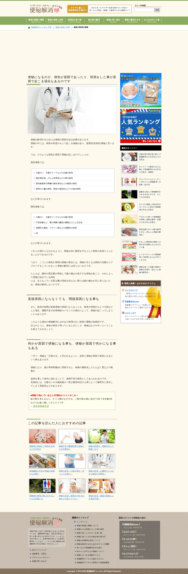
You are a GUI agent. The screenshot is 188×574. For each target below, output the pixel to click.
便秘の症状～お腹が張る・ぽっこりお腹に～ (71, 472)
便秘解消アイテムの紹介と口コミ (90, 559)
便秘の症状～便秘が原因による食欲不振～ (101, 497)
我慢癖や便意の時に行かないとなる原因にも (42, 497)
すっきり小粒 (129, 539)
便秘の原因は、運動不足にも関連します (101, 447)
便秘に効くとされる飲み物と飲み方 (91, 537)
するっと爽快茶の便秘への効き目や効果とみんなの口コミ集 (150, 244)
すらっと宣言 (129, 546)
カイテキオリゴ (131, 290)
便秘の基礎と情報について (88, 526)
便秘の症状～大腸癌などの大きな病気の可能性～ (101, 472)
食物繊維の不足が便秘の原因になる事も (42, 472)
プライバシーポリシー (41, 557)
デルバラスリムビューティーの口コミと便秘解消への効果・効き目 (150, 182)
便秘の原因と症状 (55, 20)
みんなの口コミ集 (152, 20)
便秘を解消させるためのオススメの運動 (93, 544)
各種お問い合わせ (39, 561)
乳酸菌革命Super (132, 301)
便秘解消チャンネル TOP (41, 27)
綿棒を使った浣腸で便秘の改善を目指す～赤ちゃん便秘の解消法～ (150, 269)
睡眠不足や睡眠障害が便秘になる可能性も (71, 447)
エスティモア (130, 313)
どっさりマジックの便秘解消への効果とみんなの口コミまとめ (150, 257)
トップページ (82, 522)
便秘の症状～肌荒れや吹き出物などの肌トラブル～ (71, 497)
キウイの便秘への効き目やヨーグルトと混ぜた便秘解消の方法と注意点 (150, 207)
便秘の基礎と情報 (36, 20)
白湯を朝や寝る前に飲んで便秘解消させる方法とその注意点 (150, 157)
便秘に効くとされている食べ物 (89, 533)
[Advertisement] (94, 51)
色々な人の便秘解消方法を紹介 (89, 548)
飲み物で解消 (94, 20)
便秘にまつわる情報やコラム (88, 555)
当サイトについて (39, 550)
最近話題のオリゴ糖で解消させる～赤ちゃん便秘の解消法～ (150, 232)
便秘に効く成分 (113, 20)
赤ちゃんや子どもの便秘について (90, 551)
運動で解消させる (132, 20)
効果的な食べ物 (74, 20)
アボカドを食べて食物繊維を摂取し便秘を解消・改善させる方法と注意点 (150, 219)
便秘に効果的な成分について (88, 540)
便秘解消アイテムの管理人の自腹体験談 (93, 562)
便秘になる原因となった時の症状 (90, 529)
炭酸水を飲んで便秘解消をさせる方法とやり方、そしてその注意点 (150, 194)
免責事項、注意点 (39, 554)
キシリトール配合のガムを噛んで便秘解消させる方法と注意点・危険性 (150, 169)
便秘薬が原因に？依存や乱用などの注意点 (42, 447)
